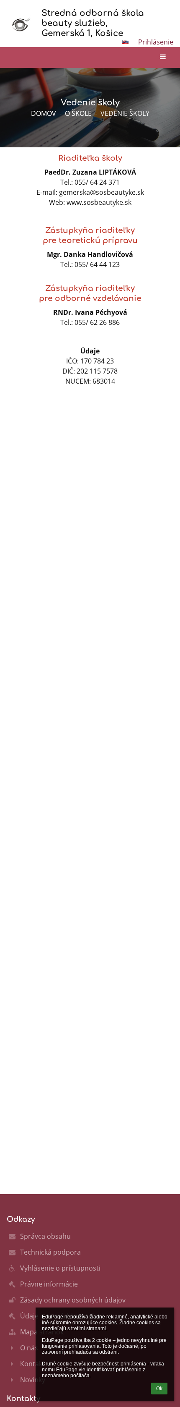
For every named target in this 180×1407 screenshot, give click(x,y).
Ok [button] (159, 1388)
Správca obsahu (45, 1236)
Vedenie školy (124, 113)
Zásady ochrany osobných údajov (73, 1300)
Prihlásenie (155, 42)
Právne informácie (49, 1284)
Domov (43, 113)
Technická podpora (50, 1252)
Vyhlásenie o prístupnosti (60, 1268)
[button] (125, 42)
